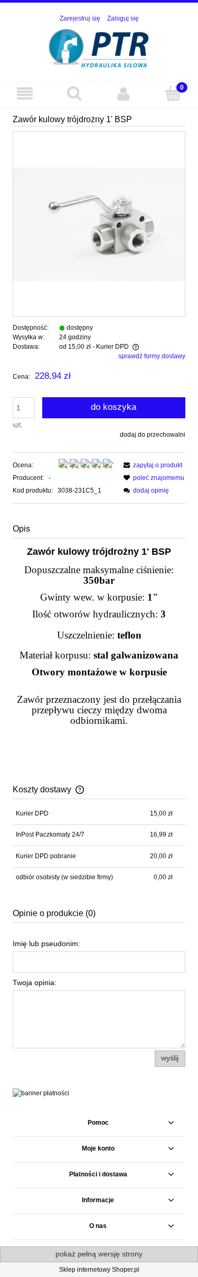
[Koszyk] (173, 93)
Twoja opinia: (34, 982)
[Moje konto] (124, 93)
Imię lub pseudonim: (46, 943)
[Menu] (25, 93)
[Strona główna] (99, 47)
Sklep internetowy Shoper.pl (99, 1269)
